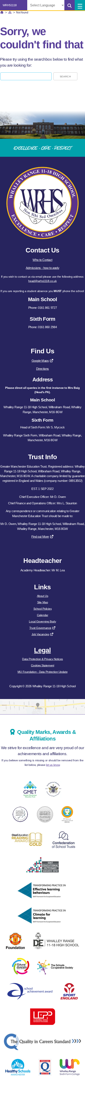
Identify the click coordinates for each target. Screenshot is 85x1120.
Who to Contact (42, 260)
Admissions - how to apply (42, 268)
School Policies (42, 608)
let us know (53, 764)
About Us (42, 596)
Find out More (40, 536)
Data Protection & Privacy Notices (42, 659)
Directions (42, 368)
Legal (42, 650)
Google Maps (40, 360)
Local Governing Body (42, 621)
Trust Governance (40, 628)
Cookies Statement (42, 665)
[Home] (2, 12)
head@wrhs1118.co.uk (42, 281)
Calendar (42, 615)
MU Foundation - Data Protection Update (42, 671)
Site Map (42, 602)
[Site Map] (10, 12)
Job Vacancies (40, 634)
